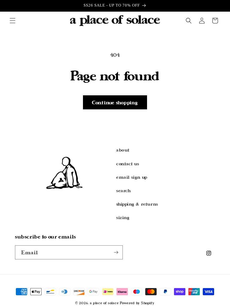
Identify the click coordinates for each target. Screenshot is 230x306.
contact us (127, 163)
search (123, 190)
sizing (123, 217)
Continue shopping (115, 102)
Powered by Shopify (137, 303)
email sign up (131, 177)
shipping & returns (137, 203)
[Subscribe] (115, 252)
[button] (12, 20)
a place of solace (104, 303)
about (123, 149)
